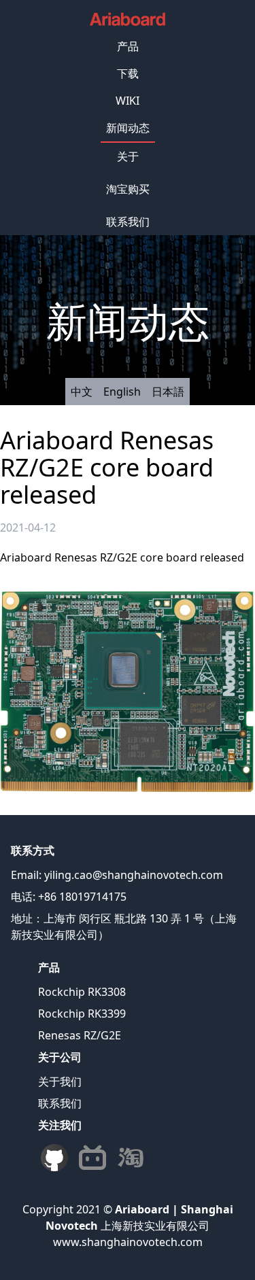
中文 (81, 391)
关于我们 (60, 1081)
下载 (128, 73)
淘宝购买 (128, 188)
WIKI (127, 100)
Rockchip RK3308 (82, 991)
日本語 (168, 391)
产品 (128, 46)
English (122, 391)
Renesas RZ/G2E (79, 1035)
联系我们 (128, 221)
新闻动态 (128, 127)
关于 (128, 156)
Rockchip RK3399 (82, 1013)
